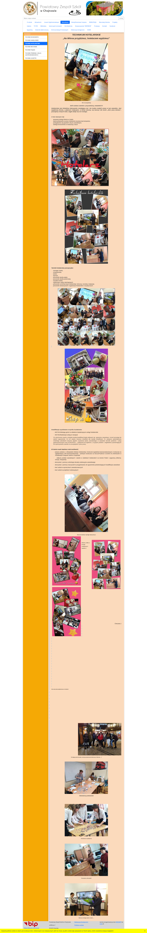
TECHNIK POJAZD (30, 50)
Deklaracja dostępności (78, 30)
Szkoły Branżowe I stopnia (78, 22)
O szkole (29, 22)
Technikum (65, 22)
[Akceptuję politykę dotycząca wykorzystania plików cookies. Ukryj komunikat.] (145, 931)
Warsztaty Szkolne (104, 22)
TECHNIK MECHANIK (31, 47)
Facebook (112, 26)
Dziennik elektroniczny (41, 30)
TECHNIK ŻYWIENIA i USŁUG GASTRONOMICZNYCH (33, 54)
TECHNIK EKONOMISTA (32, 37)
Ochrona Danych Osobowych (59, 30)
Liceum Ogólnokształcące (51, 22)
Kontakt (104, 26)
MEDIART (118, 922)
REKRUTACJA (92, 22)
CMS (101, 924)
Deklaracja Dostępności (81, 922)
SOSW (89, 30)
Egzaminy (30, 30)
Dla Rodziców (68, 26)
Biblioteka (43, 26)
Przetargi (97, 26)
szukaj (121, 18)
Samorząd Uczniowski (55, 26)
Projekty (114, 22)
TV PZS (36, 26)
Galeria (29, 26)
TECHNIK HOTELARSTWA (32, 43)
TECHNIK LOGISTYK (30, 58)
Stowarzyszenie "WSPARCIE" (83, 26)
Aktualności (38, 22)
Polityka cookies (79, 925)
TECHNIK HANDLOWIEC (32, 40)
